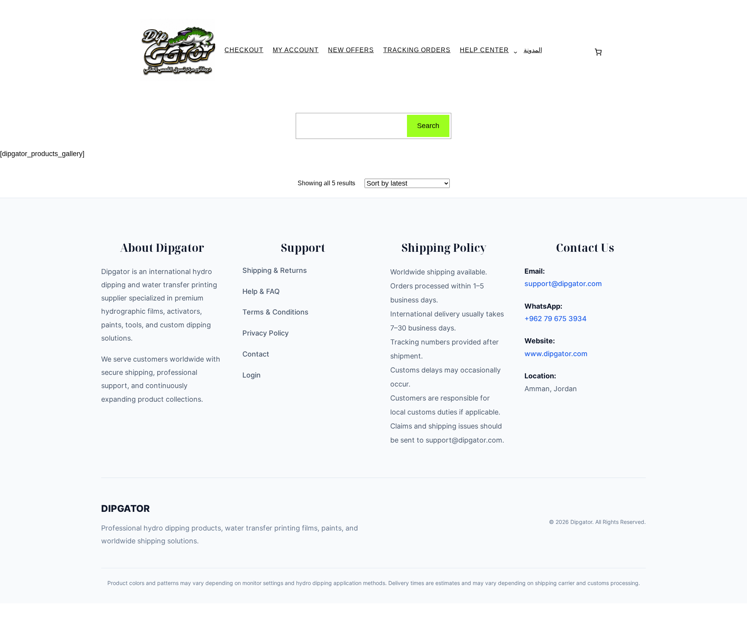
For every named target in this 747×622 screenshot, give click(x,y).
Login (251, 375)
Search (428, 126)
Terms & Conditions (275, 312)
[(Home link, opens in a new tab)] (177, 50)
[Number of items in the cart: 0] (598, 52)
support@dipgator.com (563, 283)
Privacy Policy (265, 333)
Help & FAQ (261, 291)
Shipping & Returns (274, 270)
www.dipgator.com (555, 354)
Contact (255, 354)
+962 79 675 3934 (555, 319)
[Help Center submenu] (512, 52)
